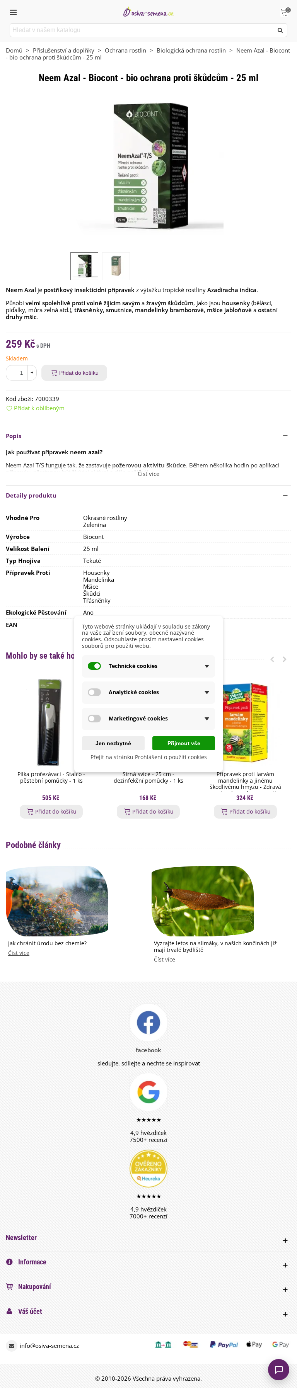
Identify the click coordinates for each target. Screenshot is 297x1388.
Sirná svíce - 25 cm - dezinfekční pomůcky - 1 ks (148, 777)
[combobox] (142, 30)
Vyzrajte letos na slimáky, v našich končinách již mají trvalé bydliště (215, 946)
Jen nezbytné (113, 743)
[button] (148, 435)
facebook (148, 1050)
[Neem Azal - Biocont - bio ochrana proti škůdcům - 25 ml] (148, 167)
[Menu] (13, 11)
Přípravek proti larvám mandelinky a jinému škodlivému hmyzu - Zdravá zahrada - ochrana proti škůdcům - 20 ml (245, 787)
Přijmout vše (183, 743)
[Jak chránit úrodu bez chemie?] (57, 900)
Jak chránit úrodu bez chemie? (47, 943)
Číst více (18, 953)
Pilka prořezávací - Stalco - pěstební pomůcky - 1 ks (51, 777)
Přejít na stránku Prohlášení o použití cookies (148, 757)
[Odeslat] (280, 30)
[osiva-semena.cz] (148, 11)
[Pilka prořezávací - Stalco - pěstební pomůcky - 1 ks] (51, 722)
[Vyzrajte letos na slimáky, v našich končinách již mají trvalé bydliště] (203, 900)
